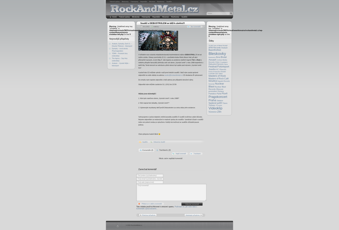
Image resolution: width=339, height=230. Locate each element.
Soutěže (169, 1)
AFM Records (215, 47)
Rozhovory (160, 1)
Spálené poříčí (215, 103)
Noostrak (212, 84)
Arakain (224, 48)
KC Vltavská (221, 69)
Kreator (223, 72)
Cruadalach (224, 62)
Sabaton (220, 101)
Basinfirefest (215, 50)
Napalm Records (224, 81)
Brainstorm (212, 57)
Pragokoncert (218, 97)
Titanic (225, 103)
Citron (217, 62)
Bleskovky (125, 1)
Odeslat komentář (192, 204)
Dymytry (220, 64)
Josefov (212, 69)
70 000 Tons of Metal (215, 45)
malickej (156, 26)
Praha (212, 100)
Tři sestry (219, 105)
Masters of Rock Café (219, 78)
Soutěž (163, 142)
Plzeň (224, 93)
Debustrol (213, 64)
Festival (213, 66)
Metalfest (213, 81)
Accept (224, 45)
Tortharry (212, 105)
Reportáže (143, 1)
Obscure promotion (216, 90)
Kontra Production (214, 71)
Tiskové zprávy (115, 1)
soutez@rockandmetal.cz (173, 75)
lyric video (219, 74)
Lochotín (212, 74)
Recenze (152, 1)
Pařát (219, 94)
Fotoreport (223, 66)
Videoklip (215, 108)
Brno (218, 57)
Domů (114, 17)
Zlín (219, 111)
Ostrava (221, 91)
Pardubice (212, 94)
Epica (226, 64)
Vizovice (213, 112)
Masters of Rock (217, 76)
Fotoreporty (134, 1)
